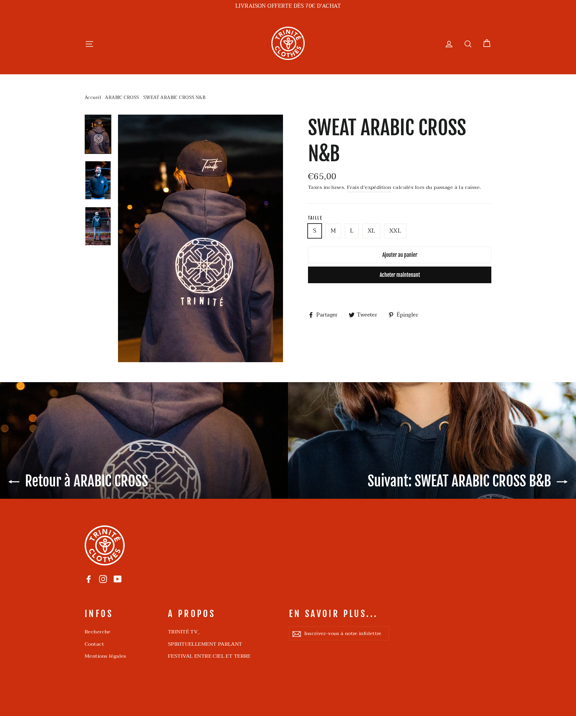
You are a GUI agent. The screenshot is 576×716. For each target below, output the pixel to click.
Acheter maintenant (400, 275)
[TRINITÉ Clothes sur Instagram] (103, 578)
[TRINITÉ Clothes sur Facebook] (89, 578)
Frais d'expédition (369, 187)
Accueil (93, 97)
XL (371, 231)
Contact (94, 644)
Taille (315, 218)
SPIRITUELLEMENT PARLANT (205, 644)
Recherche (98, 631)
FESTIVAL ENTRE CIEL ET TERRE (209, 656)
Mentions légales (105, 656)
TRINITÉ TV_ (184, 631)
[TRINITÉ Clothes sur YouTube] (118, 578)
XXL (395, 231)
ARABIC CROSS (122, 97)
